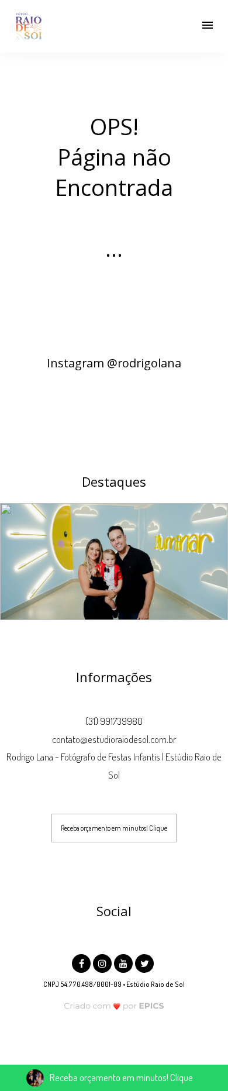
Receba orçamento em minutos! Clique (114, 828)
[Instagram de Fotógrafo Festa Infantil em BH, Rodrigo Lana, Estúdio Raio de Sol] (103, 962)
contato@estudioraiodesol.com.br (114, 739)
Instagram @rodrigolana (114, 363)
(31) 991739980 (114, 721)
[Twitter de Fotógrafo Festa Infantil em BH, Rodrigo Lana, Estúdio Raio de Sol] (145, 962)
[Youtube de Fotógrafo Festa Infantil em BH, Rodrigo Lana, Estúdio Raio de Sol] (124, 962)
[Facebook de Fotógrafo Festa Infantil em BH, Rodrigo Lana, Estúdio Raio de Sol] (82, 962)
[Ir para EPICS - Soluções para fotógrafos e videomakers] (114, 1006)
